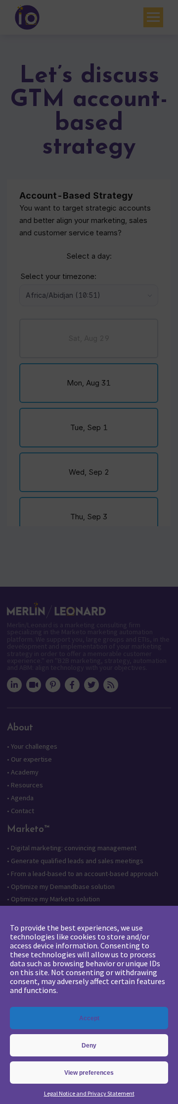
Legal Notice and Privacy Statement (89, 1093)
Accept (89, 1018)
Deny (89, 1045)
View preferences (89, 1072)
